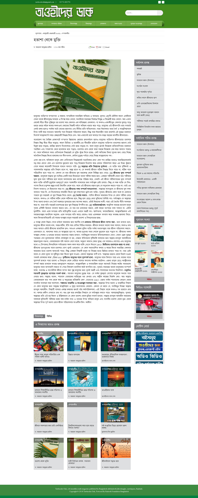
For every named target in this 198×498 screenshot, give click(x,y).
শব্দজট (139, 68)
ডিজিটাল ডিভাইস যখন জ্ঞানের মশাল (149, 128)
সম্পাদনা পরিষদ (56, 24)
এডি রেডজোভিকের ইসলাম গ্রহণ (147, 105)
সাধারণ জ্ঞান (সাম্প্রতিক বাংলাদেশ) (146, 157)
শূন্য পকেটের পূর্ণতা (144, 92)
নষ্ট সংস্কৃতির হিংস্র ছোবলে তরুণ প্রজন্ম (114, 426)
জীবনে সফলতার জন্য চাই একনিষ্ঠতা (49, 425)
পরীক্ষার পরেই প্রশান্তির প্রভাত (148, 121)
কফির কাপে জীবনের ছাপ (147, 97)
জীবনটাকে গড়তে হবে (110, 461)
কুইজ (139, 74)
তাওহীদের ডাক (108, 390)
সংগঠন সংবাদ (142, 86)
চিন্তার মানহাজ (74, 354)
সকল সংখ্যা (118, 24)
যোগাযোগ (154, 24)
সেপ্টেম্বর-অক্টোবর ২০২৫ (156, 271)
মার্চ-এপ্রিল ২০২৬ (155, 244)
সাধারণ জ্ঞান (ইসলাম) (145, 80)
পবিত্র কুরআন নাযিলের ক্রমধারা (149, 188)
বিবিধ (49, 316)
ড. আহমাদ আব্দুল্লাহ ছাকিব (42, 47)
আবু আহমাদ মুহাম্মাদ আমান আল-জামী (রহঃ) (148, 114)
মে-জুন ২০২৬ (140, 243)
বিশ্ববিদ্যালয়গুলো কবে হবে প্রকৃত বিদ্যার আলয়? (81, 426)
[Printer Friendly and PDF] (99, 47)
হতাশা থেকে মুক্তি (42, 461)
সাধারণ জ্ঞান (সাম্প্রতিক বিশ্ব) (148, 193)
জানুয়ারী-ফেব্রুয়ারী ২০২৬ (141, 270)
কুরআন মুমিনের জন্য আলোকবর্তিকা (145, 166)
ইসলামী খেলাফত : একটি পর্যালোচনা (147, 180)
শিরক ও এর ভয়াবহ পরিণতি (148, 173)
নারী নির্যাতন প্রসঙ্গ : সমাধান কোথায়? (79, 462)
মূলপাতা (40, 24)
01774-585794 (64, 2)
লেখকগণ (103, 24)
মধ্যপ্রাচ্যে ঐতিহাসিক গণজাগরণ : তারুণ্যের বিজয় (115, 355)
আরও (149, 279)
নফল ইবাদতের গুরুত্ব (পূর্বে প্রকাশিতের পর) (147, 210)
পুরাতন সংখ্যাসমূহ (136, 24)
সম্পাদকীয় (65, 33)
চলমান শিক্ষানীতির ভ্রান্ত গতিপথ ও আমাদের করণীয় (48, 391)
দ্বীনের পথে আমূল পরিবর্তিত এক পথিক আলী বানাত (47, 355)
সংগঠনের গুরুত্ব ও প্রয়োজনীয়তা (149, 150)
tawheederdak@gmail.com (45, 2)
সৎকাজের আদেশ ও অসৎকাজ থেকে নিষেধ (148, 201)
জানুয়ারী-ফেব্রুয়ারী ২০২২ (51, 33)
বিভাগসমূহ (73, 24)
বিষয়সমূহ (89, 24)
